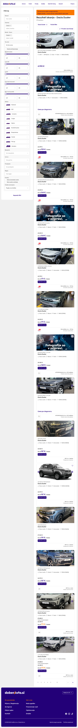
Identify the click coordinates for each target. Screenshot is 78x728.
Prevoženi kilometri (10, 81)
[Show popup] (27, 18)
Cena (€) (7, 61)
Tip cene (7, 42)
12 (57, 682)
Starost (7, 15)
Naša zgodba (30, 703)
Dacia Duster (41, 24)
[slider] (6, 54)
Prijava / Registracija (12, 703)
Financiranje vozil (32, 707)
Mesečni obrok (8, 51)
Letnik (6, 71)
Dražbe (28, 713)
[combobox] (15, 19)
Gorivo (6, 157)
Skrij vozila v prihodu (12, 182)
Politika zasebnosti (68, 722)
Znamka (7, 22)
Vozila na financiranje (12, 49)
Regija (6, 170)
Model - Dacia (8, 32)
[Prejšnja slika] (39, 40)
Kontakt (7, 713)
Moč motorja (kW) (9, 91)
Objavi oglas (9, 710)
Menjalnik (7, 150)
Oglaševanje (30, 710)
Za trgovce (8, 707)
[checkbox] (5, 49)
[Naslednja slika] (72, 40)
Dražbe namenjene (9, 185)
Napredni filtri (17, 195)
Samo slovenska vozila (13, 180)
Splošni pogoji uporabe (56, 722)
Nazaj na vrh (66, 692)
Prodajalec (7, 164)
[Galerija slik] (55, 40)
